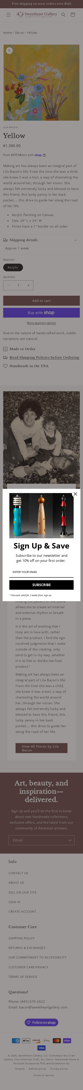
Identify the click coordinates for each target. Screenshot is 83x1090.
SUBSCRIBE (41, 584)
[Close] (75, 494)
